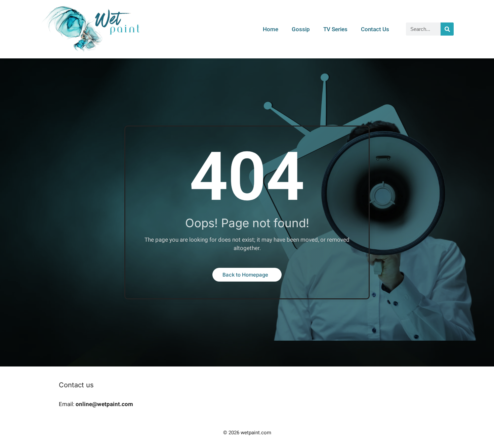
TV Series (335, 29)
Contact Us (375, 29)
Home (270, 29)
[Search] (447, 29)
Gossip (301, 29)
